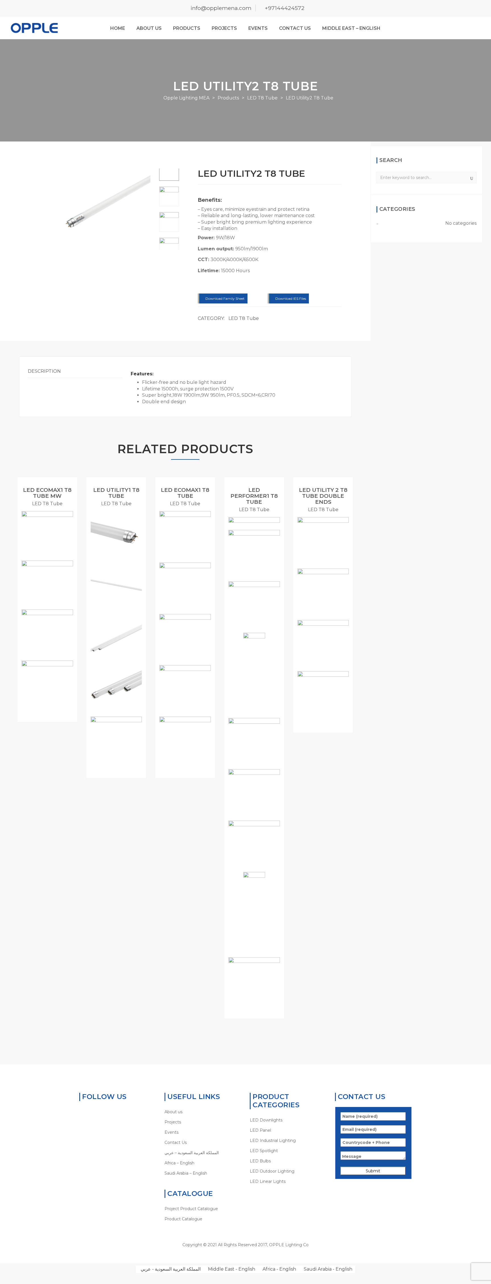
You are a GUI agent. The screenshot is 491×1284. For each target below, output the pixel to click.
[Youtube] (108, 1112)
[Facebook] (90, 1112)
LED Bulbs (260, 1161)
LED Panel (260, 1130)
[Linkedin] (99, 1112)
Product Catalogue (183, 1218)
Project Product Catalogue (191, 1208)
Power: (207, 237)
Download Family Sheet (225, 298)
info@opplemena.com (220, 8)
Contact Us (295, 28)
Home (117, 28)
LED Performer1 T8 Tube (254, 496)
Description (44, 371)
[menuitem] (203, 1153)
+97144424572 (284, 8)
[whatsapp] (82, 1112)
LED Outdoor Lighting (272, 1171)
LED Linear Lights (268, 1181)
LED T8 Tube (243, 318)
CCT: (204, 259)
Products (186, 28)
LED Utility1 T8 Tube (116, 493)
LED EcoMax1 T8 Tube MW (47, 493)
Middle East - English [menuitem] (231, 1269)
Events (258, 28)
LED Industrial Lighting (273, 1140)
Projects (224, 28)
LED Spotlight (264, 1150)
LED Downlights (266, 1120)
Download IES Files (290, 298)
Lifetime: (209, 270)
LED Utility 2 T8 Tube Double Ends (323, 496)
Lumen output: (216, 248)
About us (149, 28)
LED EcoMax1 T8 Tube (185, 493)
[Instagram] (117, 1112)
